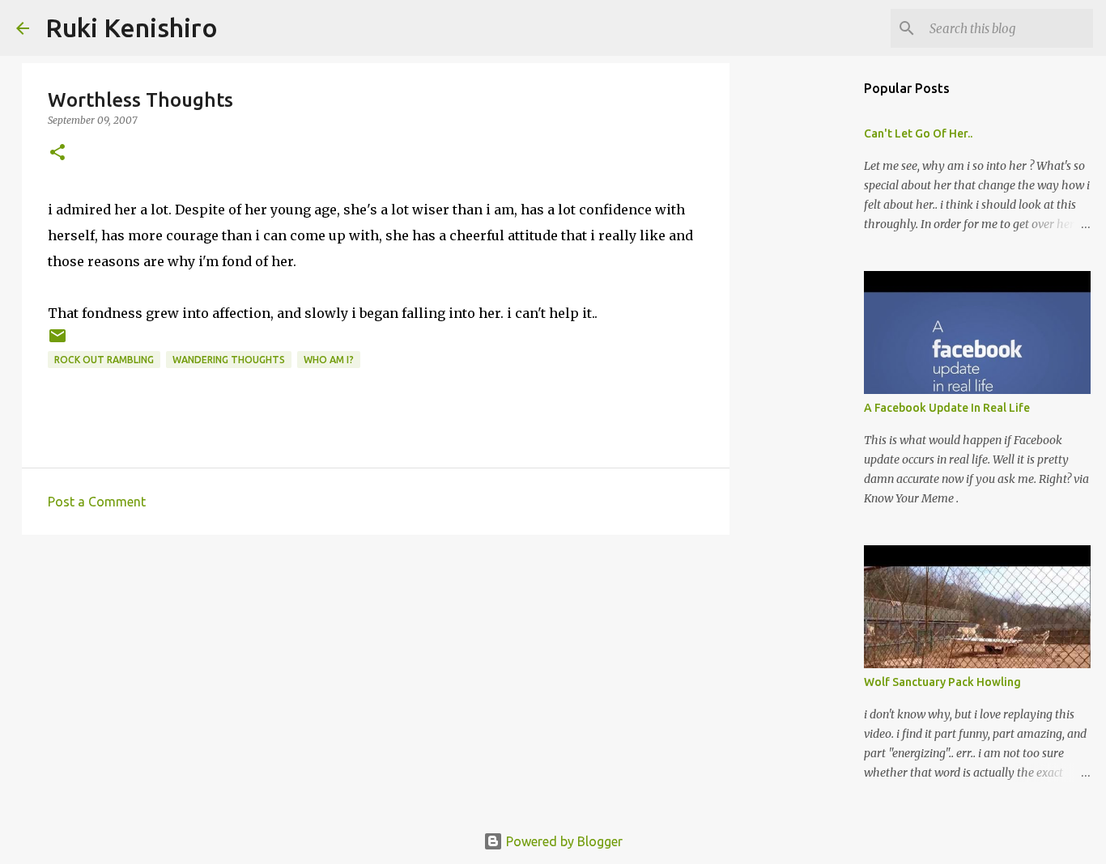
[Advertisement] (375, 672)
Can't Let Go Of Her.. (918, 133)
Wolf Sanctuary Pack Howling (942, 682)
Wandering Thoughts (228, 359)
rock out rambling (104, 359)
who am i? (329, 359)
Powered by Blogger (563, 841)
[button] (57, 153)
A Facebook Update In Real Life (947, 407)
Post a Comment (97, 501)
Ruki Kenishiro (131, 27)
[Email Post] (57, 342)
